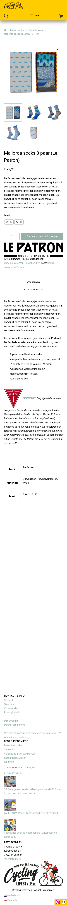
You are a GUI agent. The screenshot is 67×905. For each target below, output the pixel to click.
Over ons (9, 893)
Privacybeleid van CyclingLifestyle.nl (26, 182)
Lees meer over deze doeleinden (24, 165)
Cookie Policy (13, 177)
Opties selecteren (50, 738)
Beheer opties (14, 150)
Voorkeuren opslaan (55, 169)
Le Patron (18, 456)
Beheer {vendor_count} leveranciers (25, 160)
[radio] (9, 411)
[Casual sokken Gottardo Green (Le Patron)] (50, 671)
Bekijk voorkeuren (34, 169)
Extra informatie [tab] (33, 479)
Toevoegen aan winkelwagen (42, 425)
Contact (8, 889)
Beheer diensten (15, 155)
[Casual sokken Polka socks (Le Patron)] (22, 764)
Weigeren (19, 169)
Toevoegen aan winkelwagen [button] (22, 732)
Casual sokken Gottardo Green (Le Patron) (46, 708)
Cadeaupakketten (14, 452)
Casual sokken (32, 452)
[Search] (6, 205)
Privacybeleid (11, 901)
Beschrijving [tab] (33, 472)
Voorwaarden (11, 897)
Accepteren (6, 169)
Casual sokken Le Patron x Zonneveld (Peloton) (47, 792)
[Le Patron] (33, 439)
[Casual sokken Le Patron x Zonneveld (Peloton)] (50, 760)
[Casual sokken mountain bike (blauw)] (22, 671)
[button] (33, 53)
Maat (7, 404)
